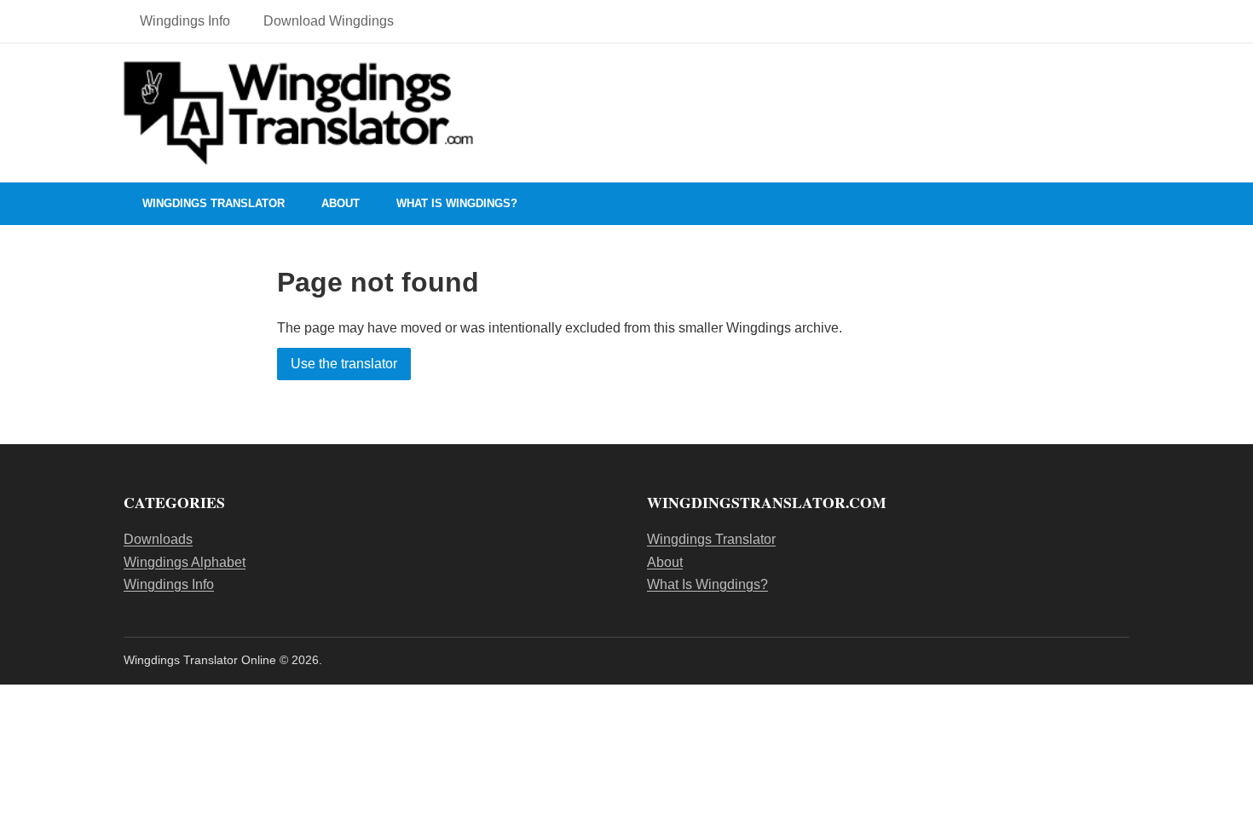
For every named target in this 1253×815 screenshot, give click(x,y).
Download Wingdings (328, 21)
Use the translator (344, 363)
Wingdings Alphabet (184, 562)
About (340, 203)
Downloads (158, 539)
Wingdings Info (185, 21)
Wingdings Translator (213, 203)
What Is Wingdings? (456, 203)
